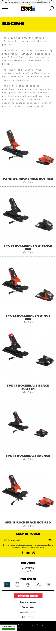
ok (50, 540)
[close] (54, 2)
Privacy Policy (28, 617)
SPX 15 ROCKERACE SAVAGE (28, 456)
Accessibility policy (28, 612)
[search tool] (51, 8)
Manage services (8, 626)
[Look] (28, 10)
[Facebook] (22, 553)
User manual (28, 567)
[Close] (52, 626)
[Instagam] (33, 553)
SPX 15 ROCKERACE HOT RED (28, 522)
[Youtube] (28, 553)
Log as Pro (28, 571)
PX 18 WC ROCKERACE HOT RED (28, 179)
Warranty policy (28, 607)
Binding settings (28, 596)
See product (28, 156)
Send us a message (28, 602)
